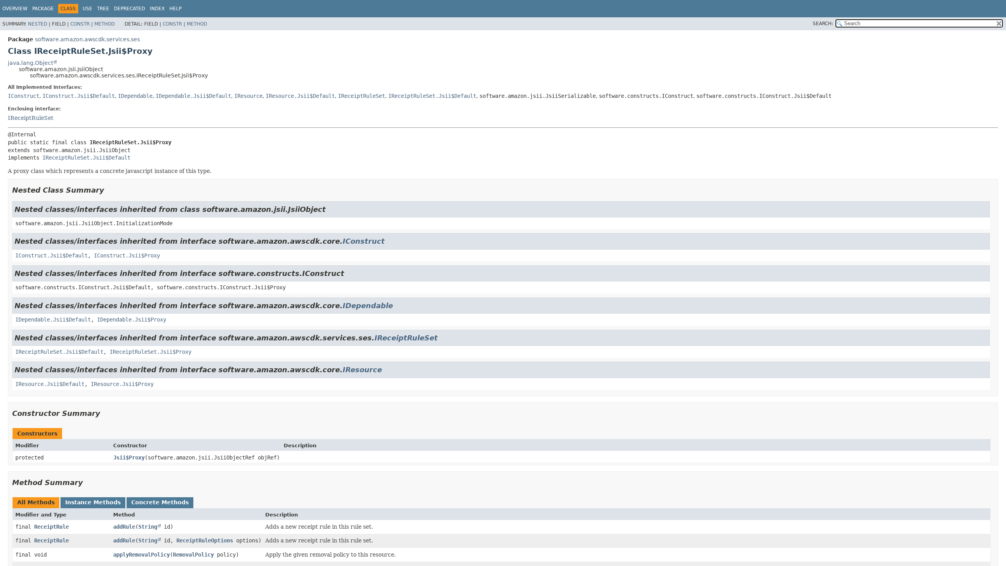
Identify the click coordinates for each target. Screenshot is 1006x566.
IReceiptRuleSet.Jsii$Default (432, 96)
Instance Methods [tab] (93, 502)
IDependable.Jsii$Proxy (131, 319)
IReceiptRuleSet (361, 96)
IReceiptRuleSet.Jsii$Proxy (150, 352)
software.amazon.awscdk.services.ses (87, 39)
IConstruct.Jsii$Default (78, 96)
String (147, 527)
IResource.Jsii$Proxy (122, 384)
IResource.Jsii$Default (300, 96)
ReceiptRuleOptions (204, 540)
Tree (103, 8)
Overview (15, 8)
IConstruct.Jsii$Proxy (127, 255)
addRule (124, 527)
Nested (37, 24)
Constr (80, 24)
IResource (248, 96)
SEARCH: (823, 23)
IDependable (135, 96)
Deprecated (129, 8)
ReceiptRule (51, 527)
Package (43, 8)
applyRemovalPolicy (141, 554)
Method (104, 24)
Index (157, 8)
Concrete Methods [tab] (160, 502)
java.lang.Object (30, 63)
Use (87, 8)
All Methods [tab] (36, 502)
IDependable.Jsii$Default (193, 96)
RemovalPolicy (193, 554)
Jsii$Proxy (129, 457)
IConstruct (23, 96)
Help (175, 8)
